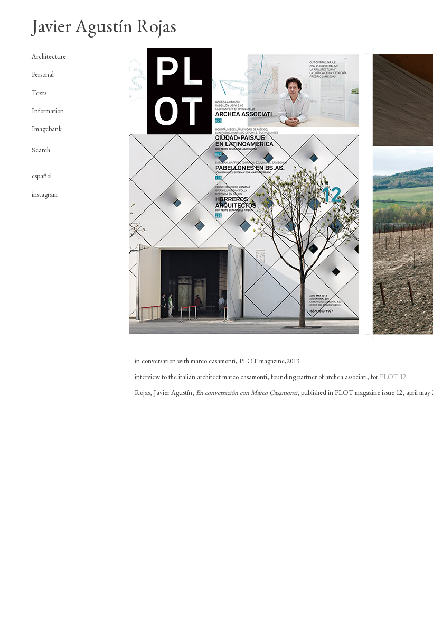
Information (48, 110)
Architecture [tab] (49, 56)
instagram (45, 194)
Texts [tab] (39, 93)
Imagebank (47, 128)
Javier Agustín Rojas (104, 26)
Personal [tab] (43, 74)
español (42, 175)
